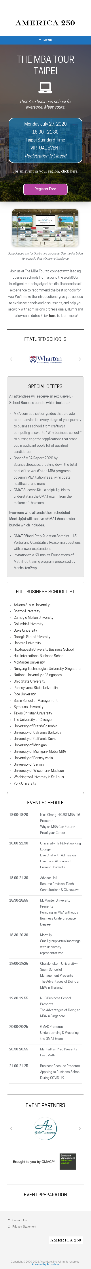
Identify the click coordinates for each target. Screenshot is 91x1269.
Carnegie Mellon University (33, 618)
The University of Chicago (33, 720)
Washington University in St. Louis (39, 777)
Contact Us (19, 1220)
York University (25, 784)
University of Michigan (30, 745)
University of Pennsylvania (33, 758)
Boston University (27, 611)
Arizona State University (32, 605)
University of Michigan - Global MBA (40, 752)
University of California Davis (35, 739)
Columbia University (28, 624)
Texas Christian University (33, 713)
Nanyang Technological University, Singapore (47, 669)
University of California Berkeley (37, 733)
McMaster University (29, 662)
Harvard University (27, 643)
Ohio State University (29, 681)
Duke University (25, 631)
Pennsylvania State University (36, 688)
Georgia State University (32, 637)
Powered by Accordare (45, 1264)
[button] (45, 189)
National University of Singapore (38, 675)
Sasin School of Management (36, 701)
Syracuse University (29, 707)
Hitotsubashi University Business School (44, 650)
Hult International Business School (39, 656)
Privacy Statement (24, 1226)
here (73, 171)
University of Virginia (29, 764)
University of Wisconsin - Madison (39, 771)
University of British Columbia (35, 726)
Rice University (25, 694)
